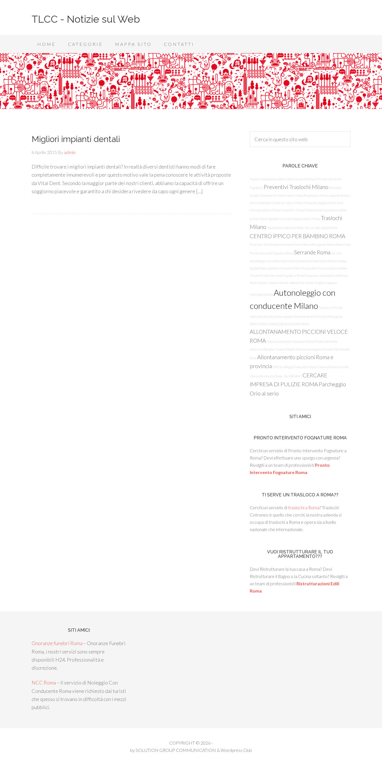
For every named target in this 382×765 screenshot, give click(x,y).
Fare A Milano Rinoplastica (302, 195)
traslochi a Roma (303, 507)
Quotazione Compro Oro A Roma (316, 261)
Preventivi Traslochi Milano (296, 186)
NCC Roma (44, 682)
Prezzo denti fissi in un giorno (320, 268)
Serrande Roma (312, 252)
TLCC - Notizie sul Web (86, 19)
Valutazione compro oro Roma (285, 227)
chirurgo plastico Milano (265, 210)
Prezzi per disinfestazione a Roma (271, 244)
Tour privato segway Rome (320, 227)
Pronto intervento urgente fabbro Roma (317, 244)
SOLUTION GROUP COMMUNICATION (176, 750)
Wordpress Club (236, 750)
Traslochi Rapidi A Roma (290, 349)
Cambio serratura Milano (287, 203)
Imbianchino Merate (301, 283)
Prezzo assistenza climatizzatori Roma (290, 341)
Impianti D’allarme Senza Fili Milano (305, 316)
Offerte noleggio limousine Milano (294, 367)
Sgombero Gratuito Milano (284, 268)
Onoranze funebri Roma (57, 643)
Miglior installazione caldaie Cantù (271, 179)
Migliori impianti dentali (76, 139)
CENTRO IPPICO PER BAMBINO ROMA (297, 236)
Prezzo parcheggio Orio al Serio (323, 203)
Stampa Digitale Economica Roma (288, 324)
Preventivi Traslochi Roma (298, 210)
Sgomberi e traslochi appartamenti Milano (294, 219)
